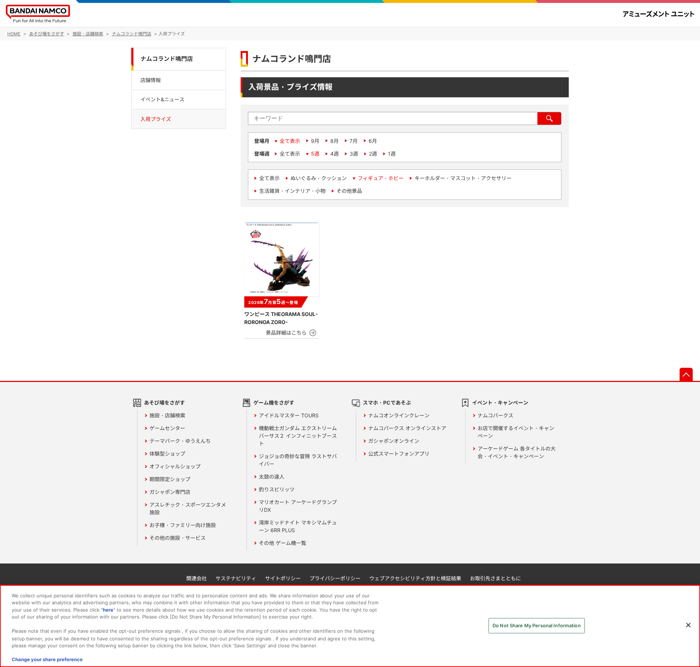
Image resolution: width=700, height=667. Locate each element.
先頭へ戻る (686, 374)
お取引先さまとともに (495, 578)
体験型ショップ (167, 453)
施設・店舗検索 (167, 415)
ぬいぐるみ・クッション (319, 178)
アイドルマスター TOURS (289, 415)
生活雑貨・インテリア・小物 (292, 191)
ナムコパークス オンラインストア (407, 428)
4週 (334, 154)
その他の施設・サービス (177, 538)
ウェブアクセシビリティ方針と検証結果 (415, 578)
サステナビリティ (235, 578)
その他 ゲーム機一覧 (282, 543)
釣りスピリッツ (277, 489)
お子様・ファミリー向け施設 (182, 525)
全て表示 (290, 141)
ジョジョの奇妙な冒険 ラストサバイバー (298, 460)
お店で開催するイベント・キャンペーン (516, 432)
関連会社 (196, 578)
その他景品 (349, 191)
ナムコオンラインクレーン (398, 415)
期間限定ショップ (169, 479)
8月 (334, 141)
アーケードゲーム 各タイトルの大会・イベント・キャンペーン (517, 452)
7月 (354, 141)
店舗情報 (150, 80)
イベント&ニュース (162, 99)
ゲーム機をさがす (273, 402)
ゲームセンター (167, 428)
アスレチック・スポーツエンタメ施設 (187, 508)
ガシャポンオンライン (393, 441)
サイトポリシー (283, 578)
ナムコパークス (495, 415)
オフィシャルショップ (175, 466)
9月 (315, 141)
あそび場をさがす (164, 402)
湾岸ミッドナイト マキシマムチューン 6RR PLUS (298, 526)
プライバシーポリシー (335, 578)
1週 (392, 154)
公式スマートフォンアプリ (398, 453)
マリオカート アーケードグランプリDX (298, 506)
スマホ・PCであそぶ (387, 402)
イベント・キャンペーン (500, 402)
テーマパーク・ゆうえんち (180, 441)
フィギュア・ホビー (381, 178)
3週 (354, 154)
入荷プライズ (155, 119)
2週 (373, 154)
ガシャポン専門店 (169, 492)
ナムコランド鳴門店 (166, 58)
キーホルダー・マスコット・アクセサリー (463, 178)
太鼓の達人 (271, 476)
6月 (373, 141)
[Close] (688, 625)
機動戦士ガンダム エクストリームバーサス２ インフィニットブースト (298, 435)
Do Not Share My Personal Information (537, 625)
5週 (315, 154)
